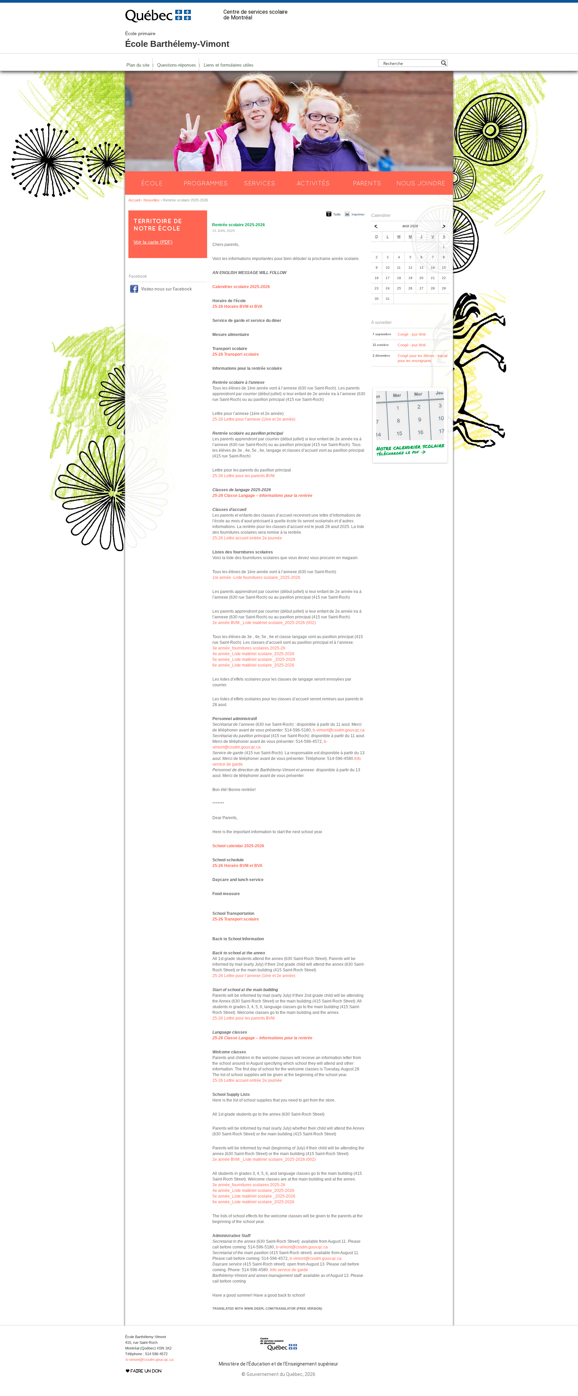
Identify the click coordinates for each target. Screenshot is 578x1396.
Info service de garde (289, 1270)
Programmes (206, 183)
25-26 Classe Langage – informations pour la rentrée (262, 495)
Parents (367, 183)
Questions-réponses (176, 65)
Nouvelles (151, 200)
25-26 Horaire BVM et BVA (237, 306)
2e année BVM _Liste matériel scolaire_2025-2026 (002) (264, 622)
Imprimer (358, 214)
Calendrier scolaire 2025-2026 (241, 286)
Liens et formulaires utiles (229, 65)
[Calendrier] (410, 462)
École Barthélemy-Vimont (177, 40)
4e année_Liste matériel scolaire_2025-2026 (253, 653)
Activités (313, 183)
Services (259, 183)
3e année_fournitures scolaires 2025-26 (248, 648)
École (152, 183)
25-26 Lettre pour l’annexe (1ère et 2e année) (253, 419)
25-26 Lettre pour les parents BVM (243, 475)
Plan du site (138, 65)
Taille (337, 214)
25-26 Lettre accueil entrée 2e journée (247, 538)
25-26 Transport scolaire (235, 354)
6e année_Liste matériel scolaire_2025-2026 (253, 665)
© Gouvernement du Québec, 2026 (278, 1374)
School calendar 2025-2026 (238, 846)
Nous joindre (420, 183)
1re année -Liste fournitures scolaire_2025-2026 (256, 577)
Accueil (134, 200)
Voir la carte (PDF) (153, 242)
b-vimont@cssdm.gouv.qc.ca (339, 730)
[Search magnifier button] (443, 63)
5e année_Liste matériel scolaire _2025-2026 (253, 659)
